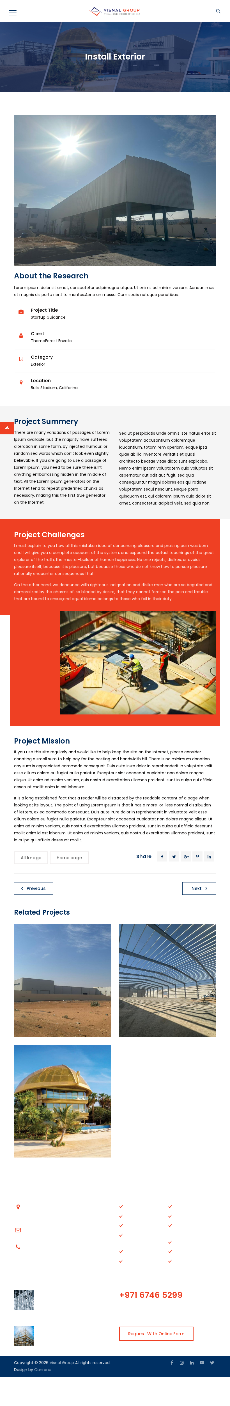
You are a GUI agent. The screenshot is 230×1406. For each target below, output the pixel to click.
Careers (181, 1216)
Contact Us (136, 1225)
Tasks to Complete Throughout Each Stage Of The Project (72, 1332)
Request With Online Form (156, 1334)
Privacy (132, 1261)
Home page (69, 858)
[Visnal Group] (114, 11)
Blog (178, 1206)
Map (178, 1251)
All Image (31, 858)
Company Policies (191, 1242)
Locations (134, 1251)
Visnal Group (62, 1362)
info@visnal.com (41, 1230)
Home (131, 1206)
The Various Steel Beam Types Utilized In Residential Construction (70, 1299)
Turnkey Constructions (139, 1238)
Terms (180, 1261)
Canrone (42, 1369)
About (131, 1216)
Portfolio (182, 1225)
